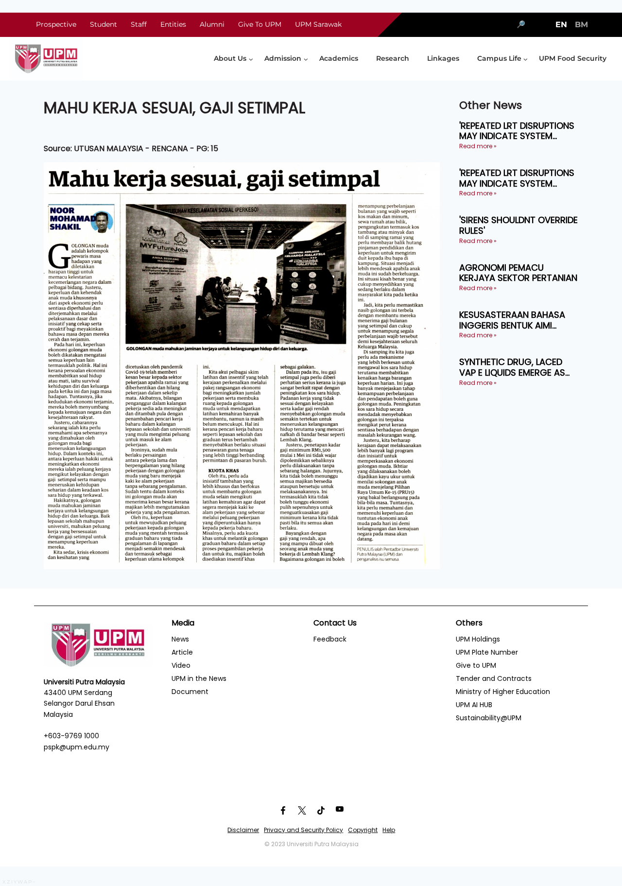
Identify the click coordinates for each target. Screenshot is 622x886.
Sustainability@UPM (488, 718)
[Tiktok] (320, 810)
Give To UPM (259, 24)
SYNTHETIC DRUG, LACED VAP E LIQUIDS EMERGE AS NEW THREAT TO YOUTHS (512, 367)
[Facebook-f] (283, 810)
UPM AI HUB (474, 705)
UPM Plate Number (487, 652)
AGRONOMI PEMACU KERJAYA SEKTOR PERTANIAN (518, 272)
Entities (173, 24)
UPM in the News (199, 678)
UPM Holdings (478, 639)
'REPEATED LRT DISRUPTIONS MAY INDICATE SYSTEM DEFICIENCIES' (516, 131)
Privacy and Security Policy (303, 830)
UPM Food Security (572, 58)
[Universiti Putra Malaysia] (46, 59)
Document (190, 691)
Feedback (329, 639)
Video (181, 665)
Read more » (478, 146)
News (180, 639)
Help (388, 830)
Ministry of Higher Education (503, 691)
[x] (302, 810)
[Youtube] (339, 810)
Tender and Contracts (494, 678)
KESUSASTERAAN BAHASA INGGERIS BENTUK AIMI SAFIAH (512, 320)
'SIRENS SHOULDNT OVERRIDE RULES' (518, 225)
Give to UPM (476, 665)
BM (581, 24)
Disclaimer (243, 830)
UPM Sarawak (318, 24)
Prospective (56, 24)
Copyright (363, 830)
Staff (139, 24)
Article (182, 652)
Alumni (212, 24)
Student (103, 24)
